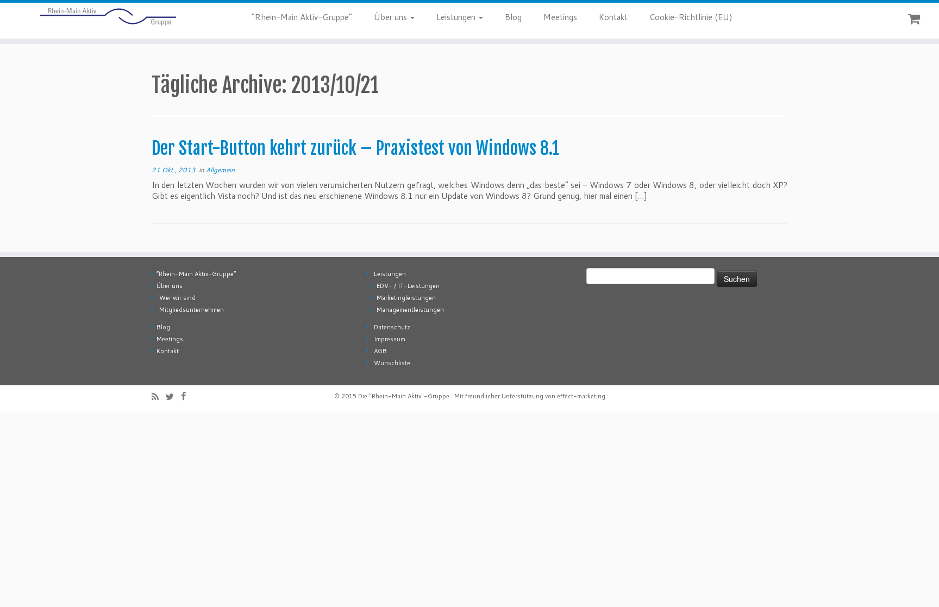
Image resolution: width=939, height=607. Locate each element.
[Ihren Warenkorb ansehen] (915, 16)
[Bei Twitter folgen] (173, 396)
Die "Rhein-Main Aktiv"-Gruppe (403, 396)
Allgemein (220, 169)
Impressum (389, 339)
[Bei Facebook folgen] (187, 396)
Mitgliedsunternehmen (191, 309)
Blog (513, 17)
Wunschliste (392, 363)
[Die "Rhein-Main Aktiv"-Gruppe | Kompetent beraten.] (108, 17)
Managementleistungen (410, 309)
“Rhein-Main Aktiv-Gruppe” (302, 17)
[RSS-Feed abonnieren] (159, 396)
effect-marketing (581, 396)
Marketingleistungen (406, 297)
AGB (380, 351)
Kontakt (613, 17)
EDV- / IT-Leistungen (408, 285)
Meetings (560, 17)
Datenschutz (392, 327)
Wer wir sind (177, 297)
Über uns (391, 17)
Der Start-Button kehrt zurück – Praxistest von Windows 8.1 (355, 148)
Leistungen (457, 17)
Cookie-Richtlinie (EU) (691, 17)
